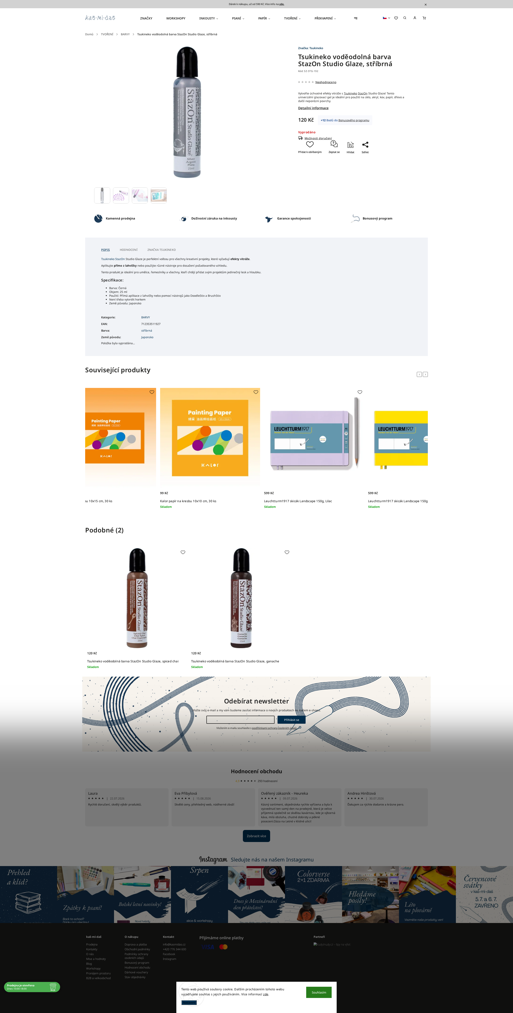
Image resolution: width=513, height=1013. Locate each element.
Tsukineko (350, 93)
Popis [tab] (105, 250)
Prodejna (92, 944)
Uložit (361, 159)
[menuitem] (149, 18)
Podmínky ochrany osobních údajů (136, 956)
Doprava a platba (136, 944)
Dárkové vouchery (136, 972)
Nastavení (189, 1002)
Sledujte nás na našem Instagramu (272, 859)
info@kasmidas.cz (174, 944)
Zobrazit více (256, 836)
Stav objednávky (135, 977)
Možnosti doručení (318, 138)
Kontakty (91, 949)
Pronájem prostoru (98, 973)
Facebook (169, 954)
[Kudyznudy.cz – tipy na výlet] (369, 944)
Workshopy (93, 968)
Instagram (169, 959)
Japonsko (147, 337)
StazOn (363, 93)
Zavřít (363, 164)
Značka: (310, 48)
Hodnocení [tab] (128, 250)
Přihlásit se (291, 720)
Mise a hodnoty (96, 959)
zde (265, 994)
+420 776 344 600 (174, 949)
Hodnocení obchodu (256, 771)
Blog (89, 963)
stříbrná (146, 330)
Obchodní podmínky (137, 949)
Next (426, 374)
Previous (420, 374)
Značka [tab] (161, 250)
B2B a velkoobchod (98, 978)
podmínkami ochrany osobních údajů (274, 728)
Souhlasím (319, 992)
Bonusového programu (353, 120)
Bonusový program (137, 962)
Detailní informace (313, 108)
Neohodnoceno (325, 82)
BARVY (145, 317)
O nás (90, 954)
